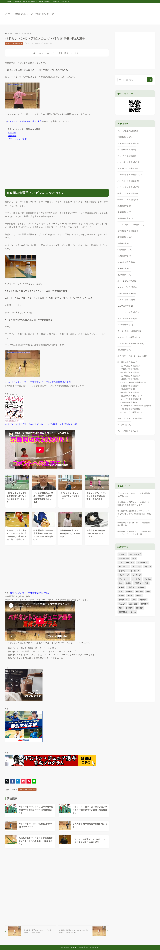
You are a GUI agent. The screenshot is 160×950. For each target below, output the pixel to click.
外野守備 (131, 587)
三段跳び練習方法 (130, 369)
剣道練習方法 (125, 249)
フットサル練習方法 (127, 155)
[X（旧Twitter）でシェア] (7, 781)
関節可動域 (123, 612)
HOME (10, 33)
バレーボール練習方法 (129, 162)
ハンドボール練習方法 (129, 180)
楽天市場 (12, 135)
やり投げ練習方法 (130, 372)
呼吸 (146, 583)
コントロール (142, 562)
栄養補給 (129, 591)
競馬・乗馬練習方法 (127, 318)
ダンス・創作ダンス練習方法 (131, 224)
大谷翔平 (141, 587)
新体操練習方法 (125, 218)
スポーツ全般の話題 (128, 130)
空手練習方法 (124, 243)
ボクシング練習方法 (127, 281)
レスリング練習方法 (127, 287)
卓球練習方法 (125, 206)
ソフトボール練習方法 (129, 143)
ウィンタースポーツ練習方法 (131, 343)
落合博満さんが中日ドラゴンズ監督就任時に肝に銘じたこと (134, 523)
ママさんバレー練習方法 (129, 168)
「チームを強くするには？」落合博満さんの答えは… (134, 494)
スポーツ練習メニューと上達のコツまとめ (29, 14)
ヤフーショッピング (17, 138)
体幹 (120, 583)
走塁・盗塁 (133, 604)
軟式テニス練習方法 (128, 199)
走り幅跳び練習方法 (130, 375)
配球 (120, 608)
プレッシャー (124, 579)
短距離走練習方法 (130, 409)
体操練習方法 (124, 212)
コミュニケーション (126, 562)
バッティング (124, 575)
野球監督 (139, 608)
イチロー (122, 554)
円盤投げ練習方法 (130, 385)
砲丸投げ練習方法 (130, 392)
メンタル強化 (124, 424)
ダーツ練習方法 (125, 324)
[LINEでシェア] (34, 781)
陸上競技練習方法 (127, 362)
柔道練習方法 (125, 237)
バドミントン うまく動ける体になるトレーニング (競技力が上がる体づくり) (41, 424)
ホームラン (136, 579)
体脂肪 (128, 583)
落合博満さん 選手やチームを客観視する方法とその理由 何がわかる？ (134, 503)
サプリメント (124, 566)
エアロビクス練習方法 (128, 231)
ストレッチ (136, 566)
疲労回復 (139, 591)
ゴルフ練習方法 (125, 306)
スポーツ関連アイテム (128, 431)
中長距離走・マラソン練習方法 (136, 405)
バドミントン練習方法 (23, 33)
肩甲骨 (138, 595)
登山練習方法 (124, 349)
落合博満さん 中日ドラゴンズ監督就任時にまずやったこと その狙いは (134, 532)
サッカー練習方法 (127, 149)
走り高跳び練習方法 (130, 365)
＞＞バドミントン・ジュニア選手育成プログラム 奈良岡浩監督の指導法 (39, 382)
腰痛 (134, 599)
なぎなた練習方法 (126, 262)
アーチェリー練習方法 (129, 312)
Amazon (12, 132)
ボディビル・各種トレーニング (132, 356)
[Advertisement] (109, 12)
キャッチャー (124, 558)
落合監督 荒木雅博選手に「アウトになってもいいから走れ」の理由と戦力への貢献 (134, 513)
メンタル (147, 579)
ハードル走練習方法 (131, 399)
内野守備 (138, 583)
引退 (120, 591)
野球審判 (129, 608)
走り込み (122, 604)
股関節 (130, 595)
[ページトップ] (154, 944)
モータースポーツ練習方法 (130, 331)
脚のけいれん (124, 599)
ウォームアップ (135, 554)
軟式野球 (144, 604)
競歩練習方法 (128, 389)
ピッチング (136, 575)
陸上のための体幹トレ (131, 395)
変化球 (121, 587)
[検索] (149, 79)
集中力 (133, 612)
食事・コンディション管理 (130, 418)
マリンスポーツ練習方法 (129, 337)
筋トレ (121, 595)
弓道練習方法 (125, 256)
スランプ (147, 566)
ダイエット (123, 570)
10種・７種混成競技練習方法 (134, 382)
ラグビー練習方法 (127, 293)
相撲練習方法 (124, 274)
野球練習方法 (125, 137)
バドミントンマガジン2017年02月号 (24, 121)
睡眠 (148, 591)
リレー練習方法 (129, 402)
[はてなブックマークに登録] (18, 781)
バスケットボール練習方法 (130, 174)
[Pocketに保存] (23, 781)
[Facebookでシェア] (12, 781)
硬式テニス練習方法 (128, 193)
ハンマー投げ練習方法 (131, 412)
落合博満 (143, 599)
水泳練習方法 (125, 268)
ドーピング (135, 570)
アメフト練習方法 (126, 299)
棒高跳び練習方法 (130, 379)
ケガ (134, 558)
